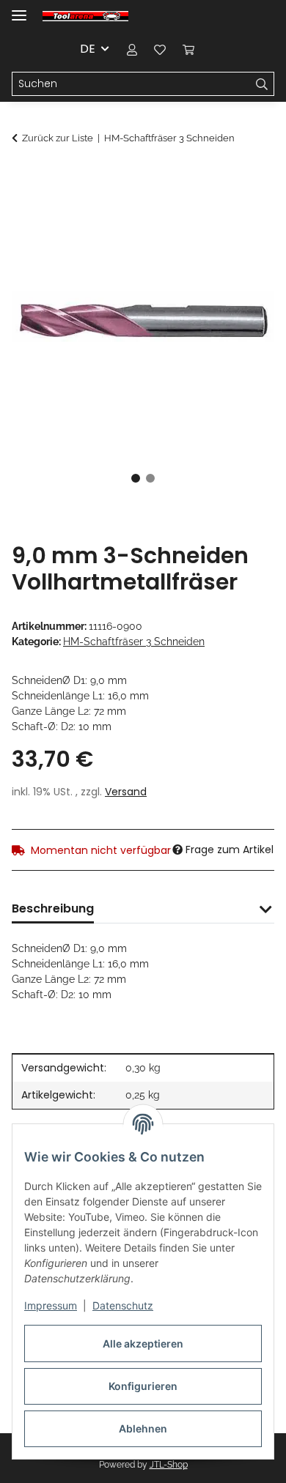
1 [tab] (135, 478)
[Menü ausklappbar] (19, 9)
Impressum (50, 1305)
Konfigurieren (143, 1386)
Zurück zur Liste (57, 138)
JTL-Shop (169, 1465)
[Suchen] (262, 84)
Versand (126, 791)
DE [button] (87, 48)
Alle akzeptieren (143, 1343)
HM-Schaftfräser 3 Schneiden (134, 641)
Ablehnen (143, 1428)
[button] (132, 49)
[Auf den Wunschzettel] (243, 213)
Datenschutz (122, 1305)
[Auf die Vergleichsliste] (205, 213)
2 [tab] (150, 478)
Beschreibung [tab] (53, 908)
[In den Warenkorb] (23, 177)
